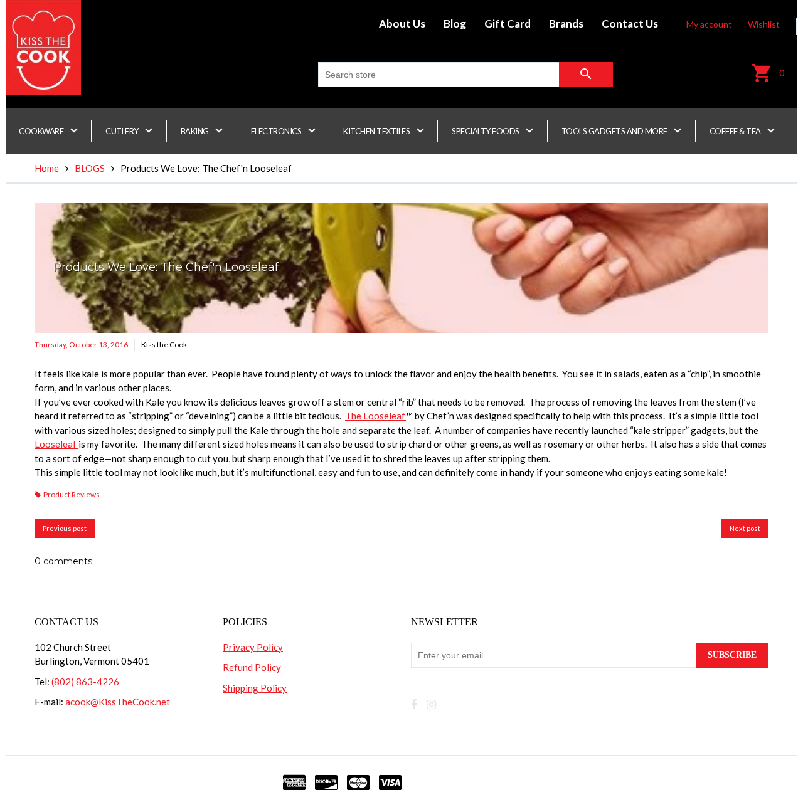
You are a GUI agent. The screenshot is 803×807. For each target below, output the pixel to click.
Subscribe (732, 655)
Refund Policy (252, 667)
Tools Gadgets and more (615, 131)
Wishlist (764, 24)
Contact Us (630, 23)
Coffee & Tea (736, 131)
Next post (745, 528)
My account (709, 24)
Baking (196, 131)
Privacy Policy (253, 647)
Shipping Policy (255, 688)
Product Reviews (71, 494)
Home (47, 168)
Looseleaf (56, 444)
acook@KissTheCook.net (117, 701)
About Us (402, 23)
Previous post (65, 528)
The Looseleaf (375, 415)
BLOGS (90, 168)
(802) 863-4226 (85, 681)
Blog (455, 23)
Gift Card (507, 23)
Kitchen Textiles (377, 131)
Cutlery (122, 131)
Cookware (42, 131)
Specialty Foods (486, 131)
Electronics (277, 131)
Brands (566, 23)
